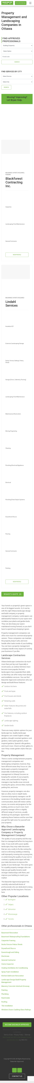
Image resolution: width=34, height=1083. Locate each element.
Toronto (11, 919)
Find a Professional (20, 3)
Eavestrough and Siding (10, 952)
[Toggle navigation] (30, 3)
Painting (4, 990)
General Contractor (8, 960)
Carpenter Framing (8, 940)
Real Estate (5, 998)
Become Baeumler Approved (17, 1025)
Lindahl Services (11, 303)
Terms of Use (8, 1035)
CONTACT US (17, 1076)
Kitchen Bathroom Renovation (12, 976)
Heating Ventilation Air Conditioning (14, 968)
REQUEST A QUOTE (12, 594)
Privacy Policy (18, 1035)
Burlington (11, 900)
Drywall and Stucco (8, 948)
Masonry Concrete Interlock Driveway (15, 986)
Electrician (5, 956)
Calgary (11, 904)
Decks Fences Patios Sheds (11, 944)
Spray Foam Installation (10, 972)
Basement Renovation (9, 933)
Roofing (4, 1002)
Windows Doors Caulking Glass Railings (16, 1010)
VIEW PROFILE (17, 254)
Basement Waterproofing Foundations (15, 937)
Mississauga (12, 914)
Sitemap (27, 1035)
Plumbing (4, 994)
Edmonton (11, 909)
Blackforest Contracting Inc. (13, 182)
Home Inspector (7, 964)
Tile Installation (7, 1006)
